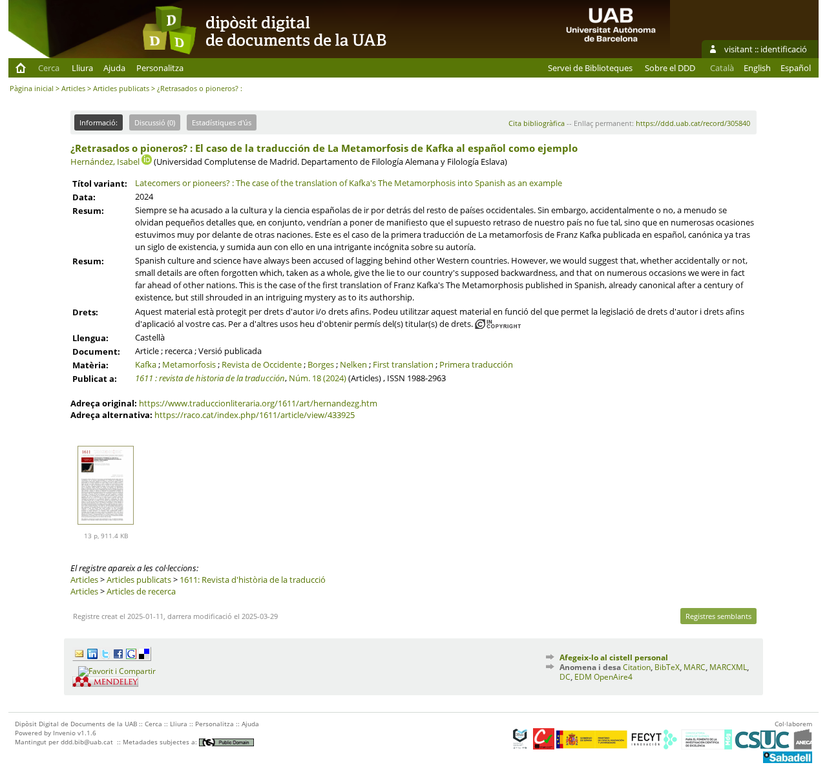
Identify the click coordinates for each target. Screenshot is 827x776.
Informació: (98, 122)
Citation (637, 667)
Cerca (48, 68)
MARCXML (728, 667)
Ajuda (114, 68)
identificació (783, 49)
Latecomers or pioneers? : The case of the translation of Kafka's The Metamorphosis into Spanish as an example (348, 183)
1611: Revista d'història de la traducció (253, 579)
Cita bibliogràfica (536, 123)
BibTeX (667, 667)
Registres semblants (718, 616)
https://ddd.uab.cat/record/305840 (693, 123)
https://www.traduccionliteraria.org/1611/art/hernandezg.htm (258, 403)
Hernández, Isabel (105, 161)
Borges (321, 364)
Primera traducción (476, 364)
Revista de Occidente (262, 364)
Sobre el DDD (670, 68)
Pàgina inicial (32, 88)
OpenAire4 (613, 677)
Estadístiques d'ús (221, 122)
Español (795, 68)
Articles (73, 88)
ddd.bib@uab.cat (87, 741)
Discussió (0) (154, 122)
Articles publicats (121, 88)
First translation (403, 364)
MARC (695, 667)
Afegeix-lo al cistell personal (614, 657)
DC (565, 677)
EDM (583, 677)
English (757, 68)
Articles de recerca (141, 591)
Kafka (145, 364)
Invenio (64, 732)
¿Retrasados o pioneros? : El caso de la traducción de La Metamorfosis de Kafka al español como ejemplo (324, 148)
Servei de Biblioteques (590, 68)
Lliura (82, 68)
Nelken (353, 364)
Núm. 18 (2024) (317, 378)
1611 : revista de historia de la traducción (210, 378)
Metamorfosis (189, 364)
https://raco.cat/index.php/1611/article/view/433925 (254, 415)
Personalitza (159, 68)
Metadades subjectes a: (161, 741)
